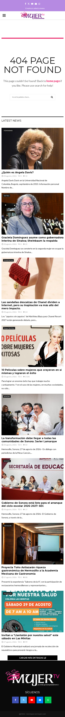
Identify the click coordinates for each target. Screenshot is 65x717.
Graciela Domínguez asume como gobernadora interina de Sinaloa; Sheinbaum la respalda (32, 239)
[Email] (40, 700)
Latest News (11, 120)
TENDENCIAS (8, 260)
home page (53, 81)
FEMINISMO (8, 130)
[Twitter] (23, 700)
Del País (6, 196)
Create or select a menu (35, 8)
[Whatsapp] (48, 700)
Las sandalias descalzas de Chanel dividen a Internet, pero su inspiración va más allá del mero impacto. (31, 305)
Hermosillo (7, 526)
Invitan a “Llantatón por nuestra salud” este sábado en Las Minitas (30, 637)
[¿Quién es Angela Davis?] (32, 148)
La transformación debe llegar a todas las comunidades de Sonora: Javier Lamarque (29, 440)
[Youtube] (31, 700)
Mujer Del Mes (9, 328)
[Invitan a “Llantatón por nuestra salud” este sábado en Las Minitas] (32, 611)
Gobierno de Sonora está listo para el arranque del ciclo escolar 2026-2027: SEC (32, 504)
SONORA (7, 396)
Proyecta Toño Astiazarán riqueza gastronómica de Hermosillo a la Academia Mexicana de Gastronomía (30, 570)
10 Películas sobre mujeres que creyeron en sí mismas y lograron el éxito (32, 371)
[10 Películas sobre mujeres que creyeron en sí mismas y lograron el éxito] (32, 346)
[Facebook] (15, 700)
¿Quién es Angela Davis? (18, 172)
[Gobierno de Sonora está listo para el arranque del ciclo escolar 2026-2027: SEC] (32, 479)
